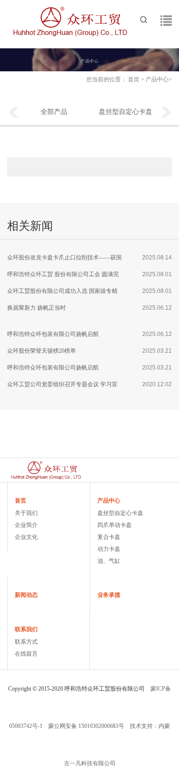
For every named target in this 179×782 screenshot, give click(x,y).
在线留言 (26, 653)
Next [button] (166, 113)
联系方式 (26, 641)
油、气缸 (108, 561)
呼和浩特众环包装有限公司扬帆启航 (53, 334)
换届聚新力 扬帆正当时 (36, 307)
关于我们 (26, 513)
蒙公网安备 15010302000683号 (86, 726)
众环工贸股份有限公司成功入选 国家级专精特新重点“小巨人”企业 (62, 294)
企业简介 (26, 525)
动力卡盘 (108, 549)
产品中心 (157, 79)
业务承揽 (108, 595)
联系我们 (26, 629)
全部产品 (54, 111)
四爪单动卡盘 (114, 525)
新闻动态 (26, 595)
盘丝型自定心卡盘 (125, 111)
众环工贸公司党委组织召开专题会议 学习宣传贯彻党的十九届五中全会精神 (62, 387)
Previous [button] (13, 113)
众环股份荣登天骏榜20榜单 (41, 350)
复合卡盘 (108, 537)
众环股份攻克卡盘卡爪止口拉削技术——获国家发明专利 (64, 260)
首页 (133, 79)
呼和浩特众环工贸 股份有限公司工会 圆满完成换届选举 (63, 277)
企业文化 (26, 537)
